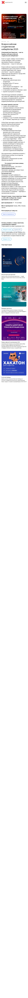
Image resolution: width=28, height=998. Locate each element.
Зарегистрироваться (8, 214)
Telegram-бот (6, 239)
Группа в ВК (17, 229)
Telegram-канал (7, 229)
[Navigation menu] (26, 2)
